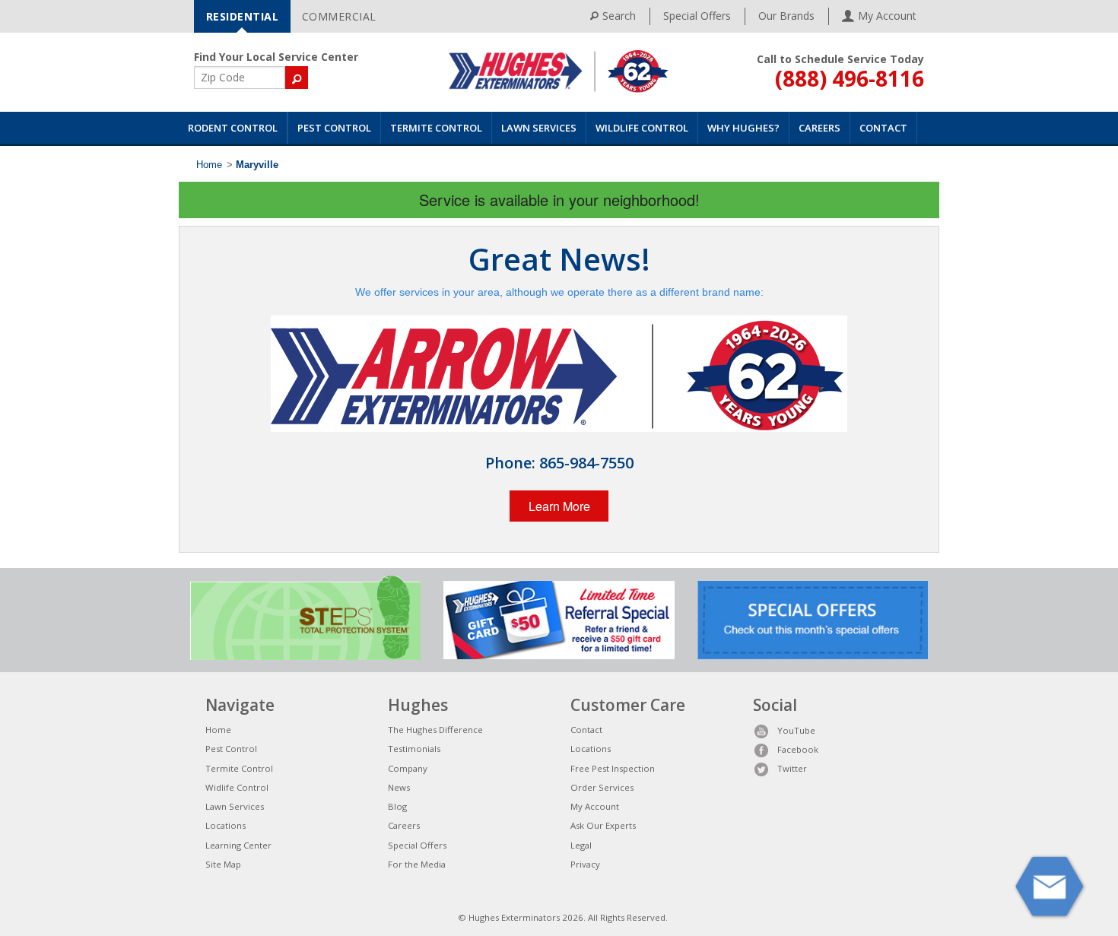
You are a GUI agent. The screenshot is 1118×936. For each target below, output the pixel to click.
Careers (819, 128)
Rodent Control (233, 128)
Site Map (223, 864)
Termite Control (436, 128)
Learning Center (238, 845)
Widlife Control (236, 787)
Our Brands (786, 15)
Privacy (585, 864)
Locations (225, 825)
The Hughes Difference (435, 729)
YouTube (796, 730)
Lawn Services (538, 128)
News (399, 787)
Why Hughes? (743, 128)
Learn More (559, 506)
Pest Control (334, 128)
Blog (397, 806)
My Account (594, 806)
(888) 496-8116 (849, 78)
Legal (581, 845)
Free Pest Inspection (612, 768)
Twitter (792, 768)
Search (619, 15)
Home (209, 165)
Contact (883, 128)
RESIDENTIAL (242, 16)
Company (407, 768)
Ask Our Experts (603, 825)
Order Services (602, 787)
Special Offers (697, 15)
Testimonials (414, 748)
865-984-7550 (586, 462)
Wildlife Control (642, 128)
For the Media (417, 864)
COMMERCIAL (339, 16)
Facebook (797, 749)
